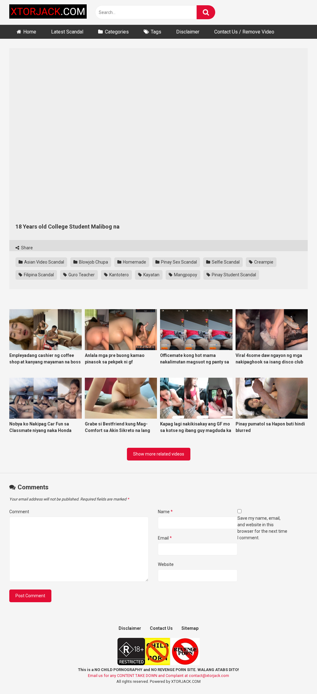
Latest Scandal (67, 32)
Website (166, 564)
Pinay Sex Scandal (178, 262)
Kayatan (150, 274)
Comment (19, 511)
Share (26, 247)
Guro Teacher (81, 274)
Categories (117, 32)
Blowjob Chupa (93, 262)
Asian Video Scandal (43, 262)
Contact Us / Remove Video (244, 32)
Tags (156, 32)
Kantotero (118, 274)
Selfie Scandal (225, 262)
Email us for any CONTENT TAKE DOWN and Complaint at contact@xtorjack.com (158, 675)
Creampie (263, 262)
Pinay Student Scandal (233, 274)
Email (165, 538)
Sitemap (189, 628)
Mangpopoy (185, 274)
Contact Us (161, 628)
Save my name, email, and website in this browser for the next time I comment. (262, 528)
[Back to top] (296, 675)
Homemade (134, 262)
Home (29, 32)
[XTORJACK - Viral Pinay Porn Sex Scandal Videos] (48, 12)
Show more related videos (158, 454)
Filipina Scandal (38, 274)
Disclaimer (187, 32)
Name (165, 511)
